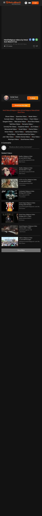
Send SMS (25, 37)
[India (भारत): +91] (12, 37)
